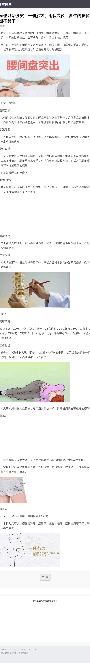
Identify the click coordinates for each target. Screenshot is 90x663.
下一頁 (45, 577)
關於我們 (4, 653)
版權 (26, 653)
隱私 (22, 653)
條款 (18, 653)
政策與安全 (12, 653)
